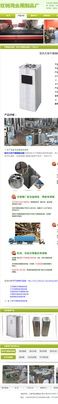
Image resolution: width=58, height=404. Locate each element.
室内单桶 (43, 351)
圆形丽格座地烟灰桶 (17, 297)
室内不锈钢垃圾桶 (23, 47)
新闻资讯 (47, 16)
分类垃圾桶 (32, 357)
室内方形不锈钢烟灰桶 (14, 153)
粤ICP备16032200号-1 (49, 394)
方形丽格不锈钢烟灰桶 (18, 287)
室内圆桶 (22, 351)
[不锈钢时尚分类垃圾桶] (14, 338)
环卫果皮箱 (44, 357)
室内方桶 (32, 351)
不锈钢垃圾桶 (9, 47)
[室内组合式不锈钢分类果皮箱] (40, 338)
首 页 (8, 16)
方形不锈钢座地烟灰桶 (18, 301)
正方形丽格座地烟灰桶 (18, 289)
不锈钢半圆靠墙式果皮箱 (19, 294)
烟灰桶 (21, 357)
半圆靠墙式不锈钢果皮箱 (19, 292)
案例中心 (34, 16)
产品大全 (21, 16)
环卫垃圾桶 (8, 357)
